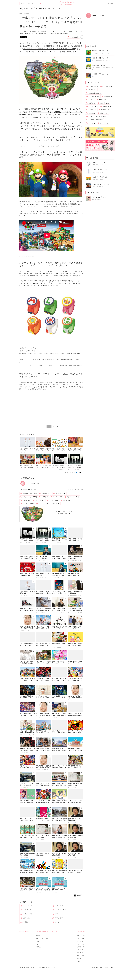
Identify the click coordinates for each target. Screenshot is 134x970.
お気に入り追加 (74, 37)
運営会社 (38, 935)
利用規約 (38, 947)
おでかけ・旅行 (27, 914)
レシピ (57, 922)
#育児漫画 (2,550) (93, 96)
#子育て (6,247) (93, 86)
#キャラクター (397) (73, 497)
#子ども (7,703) (39, 500)
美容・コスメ (27, 910)
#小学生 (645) (104, 123)
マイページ (110, 3)
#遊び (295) (91, 123)
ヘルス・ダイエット (60, 910)
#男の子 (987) (104, 113)
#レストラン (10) (60, 493)
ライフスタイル (27, 905)
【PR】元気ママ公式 (33, 483)
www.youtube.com (28, 257)
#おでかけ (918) (46, 493)
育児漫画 (25, 922)
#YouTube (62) (57, 497)
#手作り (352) (106, 106)
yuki (93, 76)
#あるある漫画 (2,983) (94, 93)
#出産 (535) (91, 113)
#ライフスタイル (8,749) (29, 497)
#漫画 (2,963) (92, 90)
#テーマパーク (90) (28, 503)
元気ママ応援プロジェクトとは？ (45, 938)
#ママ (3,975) (107, 96)
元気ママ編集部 (96, 199)
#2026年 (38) (105, 110)
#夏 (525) (91, 100)
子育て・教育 (59, 918)
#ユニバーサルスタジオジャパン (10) (48, 503)
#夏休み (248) (103, 100)
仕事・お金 (58, 914)
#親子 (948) (91, 103)
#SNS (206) (44, 497)
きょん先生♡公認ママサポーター (101, 53)
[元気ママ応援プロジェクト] (67, 4)
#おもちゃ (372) (53, 500)
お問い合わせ (39, 941)
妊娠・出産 (26, 918)
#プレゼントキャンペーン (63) (97, 116)
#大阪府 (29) (26, 500)
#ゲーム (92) (66, 500)
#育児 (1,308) (92, 110)
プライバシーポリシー (42, 944)
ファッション (59, 905)
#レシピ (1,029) (104, 103)
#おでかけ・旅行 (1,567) (29, 493)
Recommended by (70, 472)
